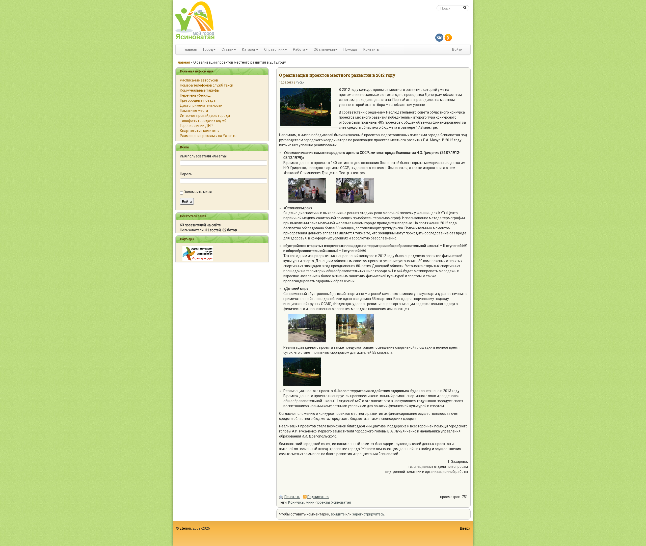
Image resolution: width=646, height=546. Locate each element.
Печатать (292, 497)
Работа (299, 49)
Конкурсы (296, 502)
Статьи (227, 49)
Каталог (249, 49)
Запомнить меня (198, 192)
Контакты (371, 49)
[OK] (448, 37)
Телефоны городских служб (203, 121)
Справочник (274, 49)
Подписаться (318, 497)
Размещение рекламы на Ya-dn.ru (208, 136)
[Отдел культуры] (197, 254)
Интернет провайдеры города (205, 116)
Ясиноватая (341, 502)
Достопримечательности (201, 105)
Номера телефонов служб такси (206, 85)
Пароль (186, 174)
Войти (457, 49)
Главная (190, 49)
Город (208, 49)
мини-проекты (318, 502)
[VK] (439, 37)
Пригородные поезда (198, 100)
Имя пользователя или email (203, 156)
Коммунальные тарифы (200, 90)
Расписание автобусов (199, 80)
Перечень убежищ (195, 95)
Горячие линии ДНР (196, 126)
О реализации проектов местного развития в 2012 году (337, 75)
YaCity (300, 82)
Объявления (324, 49)
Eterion (185, 528)
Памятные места (194, 110)
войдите (338, 514)
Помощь (350, 49)
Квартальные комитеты (199, 131)
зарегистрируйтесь (368, 514)
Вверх (465, 528)
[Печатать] (281, 497)
